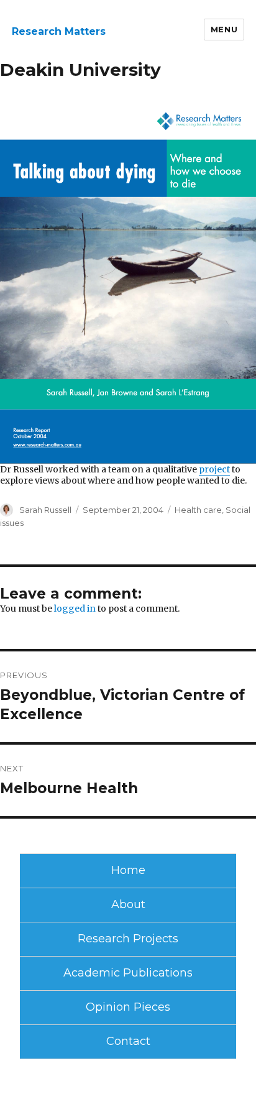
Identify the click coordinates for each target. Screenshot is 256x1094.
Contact (128, 1041)
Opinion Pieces (128, 1007)
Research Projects (128, 938)
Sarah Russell (45, 510)
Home (128, 870)
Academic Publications (128, 973)
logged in (75, 608)
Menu (224, 29)
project (214, 469)
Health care (198, 510)
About (128, 904)
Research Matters (59, 31)
